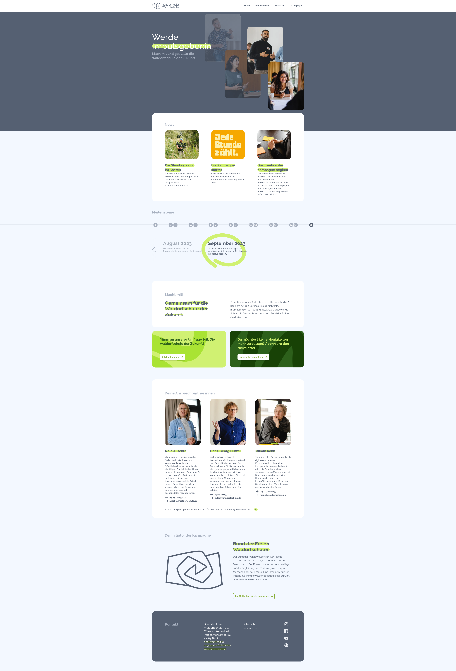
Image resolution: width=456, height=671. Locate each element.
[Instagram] (286, 624)
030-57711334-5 (223, 494)
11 (255, 224)
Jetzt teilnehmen (171, 357)
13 (275, 224)
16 (311, 224)
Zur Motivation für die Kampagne (252, 596)
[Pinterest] (286, 645)
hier (256, 509)
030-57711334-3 (177, 497)
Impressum (250, 628)
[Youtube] (286, 638)
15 (295, 224)
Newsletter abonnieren (252, 357)
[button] (153, 249)
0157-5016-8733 (268, 491)
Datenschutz (251, 624)
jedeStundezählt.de (218, 251)
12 (271, 224)
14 (291, 224)
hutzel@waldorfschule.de (228, 498)
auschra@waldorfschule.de (183, 501)
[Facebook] (286, 631)
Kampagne (297, 5)
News (247, 5)
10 (250, 224)
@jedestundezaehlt (217, 254)
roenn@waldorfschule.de (273, 495)
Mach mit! (280, 5)
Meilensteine (262, 5)
